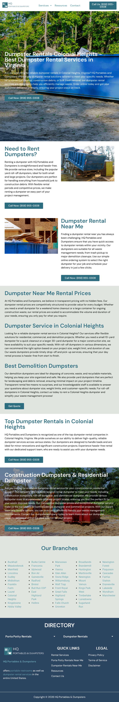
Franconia (36, 565)
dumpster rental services (17, 674)
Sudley (11, 576)
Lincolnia (13, 573)
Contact (75, 5)
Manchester (108, 595)
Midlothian (14, 580)
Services (44, 5)
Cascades (107, 573)
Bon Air (35, 573)
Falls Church (62, 602)
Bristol (34, 584)
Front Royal (61, 588)
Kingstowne (14, 602)
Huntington (85, 569)
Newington (84, 576)
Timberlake (85, 595)
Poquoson (108, 569)
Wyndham (108, 591)
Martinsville (85, 573)
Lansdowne (85, 599)
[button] (45, 5)
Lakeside (107, 588)
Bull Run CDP (38, 588)
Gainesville (37, 576)
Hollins (35, 602)
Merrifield (13, 569)
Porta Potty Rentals (18, 636)
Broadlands (85, 562)
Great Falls (61, 591)
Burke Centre (38, 562)
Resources (61, 5)
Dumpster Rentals (75, 636)
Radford (35, 580)
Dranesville (108, 584)
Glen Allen (60, 573)
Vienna (59, 569)
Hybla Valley (14, 606)
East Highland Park (36, 595)
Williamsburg (62, 580)
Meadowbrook (15, 565)
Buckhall (12, 562)
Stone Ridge (61, 576)
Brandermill (85, 565)
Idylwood (36, 569)
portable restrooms (21, 670)
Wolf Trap (60, 584)
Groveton (60, 606)
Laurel (11, 591)
